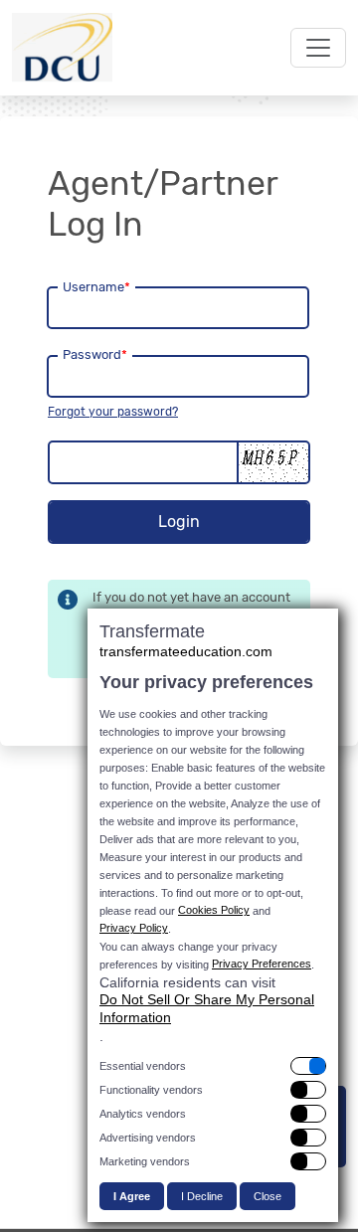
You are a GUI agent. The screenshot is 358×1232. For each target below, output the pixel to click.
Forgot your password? (113, 412)
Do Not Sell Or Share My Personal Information (206, 1008)
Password (95, 354)
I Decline (202, 1196)
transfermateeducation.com (185, 651)
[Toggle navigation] (318, 48)
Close (267, 1196)
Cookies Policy (214, 910)
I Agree (131, 1196)
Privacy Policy (133, 928)
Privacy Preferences (261, 963)
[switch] (212, 1066)
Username (96, 286)
